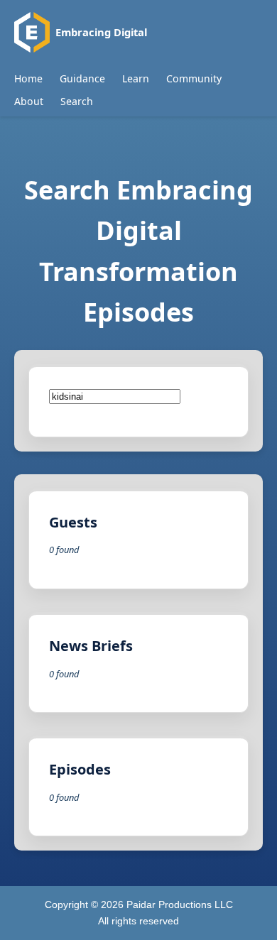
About (28, 101)
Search (76, 101)
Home (28, 78)
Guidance (82, 78)
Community (194, 78)
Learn (135, 78)
